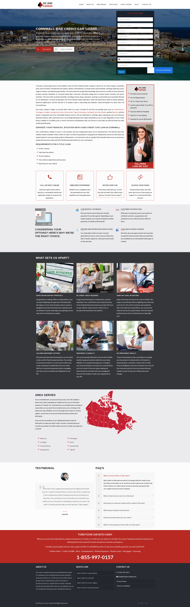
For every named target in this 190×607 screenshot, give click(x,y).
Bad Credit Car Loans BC (85, 578)
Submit (121, 72)
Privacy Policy (121, 581)
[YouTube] (144, 603)
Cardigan (47, 112)
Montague (39, 112)
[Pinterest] (147, 603)
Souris (62, 112)
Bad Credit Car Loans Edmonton (88, 588)
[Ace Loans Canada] (45, 4)
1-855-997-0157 (140, 166)
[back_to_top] (152, 603)
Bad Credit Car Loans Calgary (87, 583)
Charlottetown (119, 109)
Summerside (68, 112)
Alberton (115, 112)
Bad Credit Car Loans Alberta (87, 573)
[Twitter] (142, 603)
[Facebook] (139, 603)
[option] (64, 494)
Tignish (75, 112)
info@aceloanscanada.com (127, 576)
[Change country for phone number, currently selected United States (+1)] (119, 59)
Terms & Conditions (123, 586)
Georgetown (54, 112)
